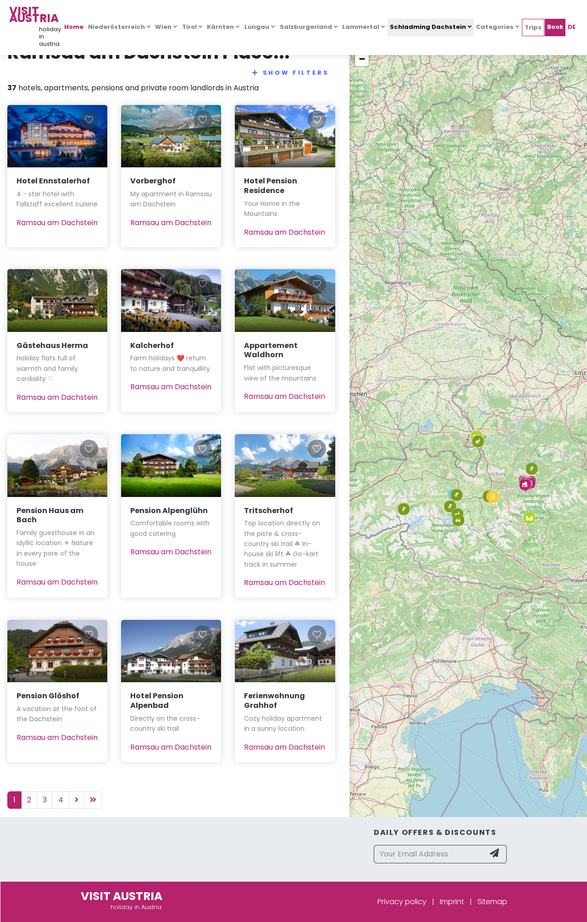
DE (572, 26)
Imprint (452, 901)
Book (555, 26)
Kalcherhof (152, 345)
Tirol (189, 26)
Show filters (296, 73)
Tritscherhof (268, 510)
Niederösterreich (116, 26)
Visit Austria (34, 14)
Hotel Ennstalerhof (53, 181)
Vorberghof (153, 181)
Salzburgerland (306, 26)
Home (73, 26)
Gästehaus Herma (52, 345)
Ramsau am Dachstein (57, 222)
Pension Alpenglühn (169, 510)
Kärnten (220, 26)
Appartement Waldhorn (271, 350)
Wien (163, 26)
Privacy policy (401, 901)
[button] (525, 485)
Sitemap (492, 901)
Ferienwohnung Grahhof (274, 700)
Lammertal (360, 26)
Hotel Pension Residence (270, 186)
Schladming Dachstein (428, 26)
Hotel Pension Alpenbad (156, 700)
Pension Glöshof (48, 695)
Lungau (256, 26)
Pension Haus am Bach (50, 515)
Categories (495, 26)
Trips (533, 27)
